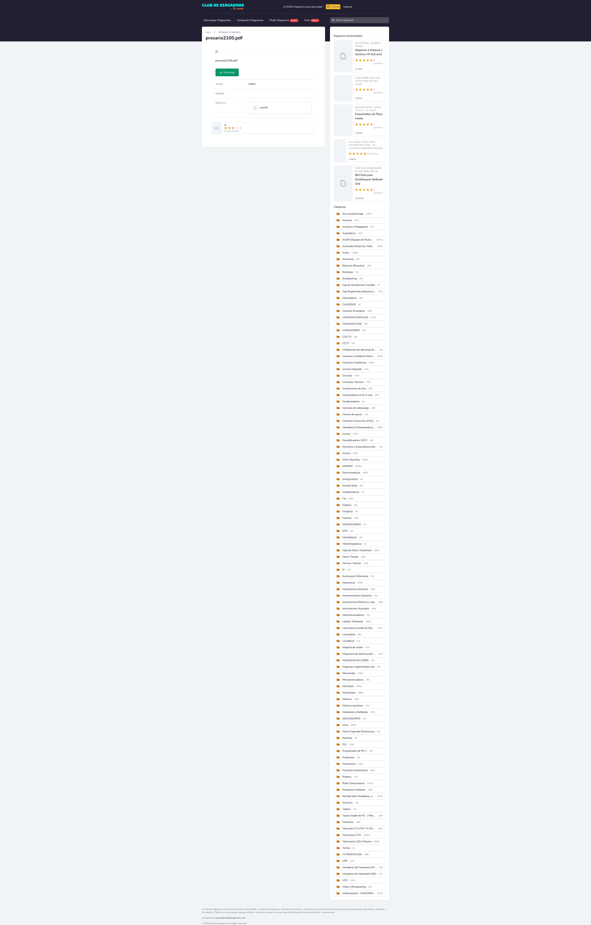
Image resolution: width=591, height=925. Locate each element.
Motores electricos (352, 705)
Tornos (346, 848)
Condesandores (351, 401)
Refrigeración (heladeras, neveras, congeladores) (358, 796)
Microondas (348, 673)
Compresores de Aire (354, 388)
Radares (347, 776)
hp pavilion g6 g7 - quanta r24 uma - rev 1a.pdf (368, 109)
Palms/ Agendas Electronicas (358, 731)
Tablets (346, 809)
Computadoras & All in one (357, 395)
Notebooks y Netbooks (230, 32)
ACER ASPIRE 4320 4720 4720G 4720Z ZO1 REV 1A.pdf (367, 81)
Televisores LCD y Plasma (356, 841)
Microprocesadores (353, 679)
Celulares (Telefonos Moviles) (358, 356)
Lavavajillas (348, 634)
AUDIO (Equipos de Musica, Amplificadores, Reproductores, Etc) (358, 239)
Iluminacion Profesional (355, 576)
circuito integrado (352, 369)
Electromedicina (351, 472)
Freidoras (347, 511)
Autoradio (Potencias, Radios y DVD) (358, 246)
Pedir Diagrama (283, 20)
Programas (348, 757)
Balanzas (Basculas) (353, 265)
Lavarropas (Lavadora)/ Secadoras (358, 628)
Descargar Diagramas (217, 20)
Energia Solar (349, 485)
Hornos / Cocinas (351, 563)
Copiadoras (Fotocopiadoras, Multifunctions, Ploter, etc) (358, 427)
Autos (345, 252)
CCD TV (347, 336)
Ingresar (347, 6)
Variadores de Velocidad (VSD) (359, 874)
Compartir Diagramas (250, 20)
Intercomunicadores (353, 615)
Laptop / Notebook (352, 621)
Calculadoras (349, 298)
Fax (344, 498)
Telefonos (348, 822)
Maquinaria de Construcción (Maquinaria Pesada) (359, 654)
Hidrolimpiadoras (352, 544)
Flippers (347, 505)
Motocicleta (348, 692)
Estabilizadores (350, 492)
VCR (345, 880)
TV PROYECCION (352, 854)
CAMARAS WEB (352, 324)
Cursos (346, 434)
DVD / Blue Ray (351, 459)
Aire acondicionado (352, 214)
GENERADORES (351, 524)
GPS (344, 531)
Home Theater (350, 556)
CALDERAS (349, 304)
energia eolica (350, 479)
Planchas (347, 738)
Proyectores (349, 764)
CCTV (345, 343)
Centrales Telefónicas (354, 362)
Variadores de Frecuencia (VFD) (359, 867)
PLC (344, 744)
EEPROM (347, 466)
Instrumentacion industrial (357, 595)
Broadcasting (349, 278)
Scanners (347, 802)
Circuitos (347, 375)
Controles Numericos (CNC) (357, 421)
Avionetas (348, 259)
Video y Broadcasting (354, 886)
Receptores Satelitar (353, 789)
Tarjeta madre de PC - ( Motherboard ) (359, 815)
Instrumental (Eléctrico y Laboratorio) (359, 602)
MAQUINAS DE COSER (355, 660)
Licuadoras (348, 641)
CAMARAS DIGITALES (355, 317)
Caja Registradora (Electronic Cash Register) (359, 291)
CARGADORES (351, 330)
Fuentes (347, 518)
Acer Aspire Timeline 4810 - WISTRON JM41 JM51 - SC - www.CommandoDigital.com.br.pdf (366, 145)
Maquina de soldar (352, 647)
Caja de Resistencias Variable (358, 285)
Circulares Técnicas (353, 382)
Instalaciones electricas (355, 589)
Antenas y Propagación (355, 226)
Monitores (348, 686)
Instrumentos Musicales (355, 608)
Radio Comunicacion (353, 783)
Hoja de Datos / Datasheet (357, 550)
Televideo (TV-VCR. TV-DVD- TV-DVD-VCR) (359, 828)
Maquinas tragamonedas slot (358, 666)
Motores (347, 699)
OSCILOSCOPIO (351, 718)
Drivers (346, 453)
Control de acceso (352, 414)
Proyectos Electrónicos (355, 770)
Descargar (229, 72)
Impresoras (348, 582)
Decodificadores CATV (354, 440)
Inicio (208, 32)
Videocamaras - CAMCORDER (358, 893)
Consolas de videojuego (355, 408)
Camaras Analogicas (353, 311)
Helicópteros (349, 537)
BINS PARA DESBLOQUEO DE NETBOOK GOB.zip (368, 170)
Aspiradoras (349, 233)
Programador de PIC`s (354, 751)
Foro (311, 20)
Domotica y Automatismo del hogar (359, 446)
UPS (344, 861)
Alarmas (347, 220)
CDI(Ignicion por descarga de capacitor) (359, 349)
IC (343, 569)
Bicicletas (347, 272)
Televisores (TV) (351, 835)
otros (345, 725)
